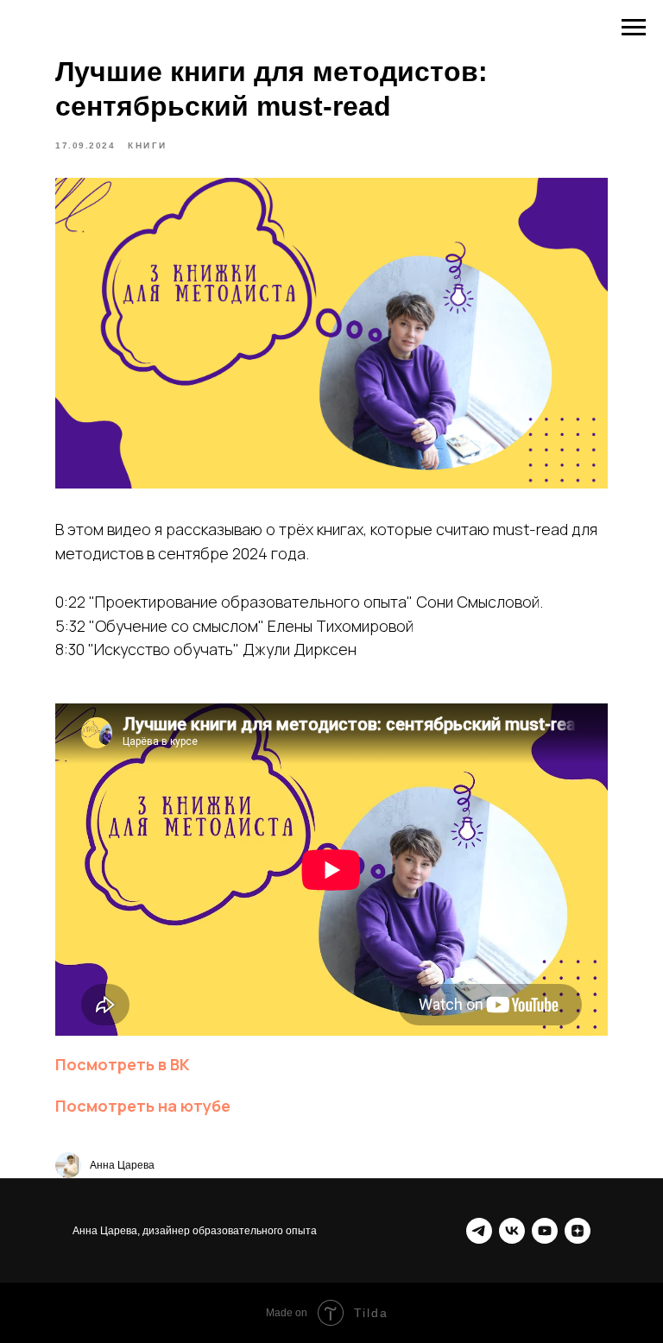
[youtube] (545, 1231)
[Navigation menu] (634, 27)
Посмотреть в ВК (122, 1064)
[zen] (577, 1231)
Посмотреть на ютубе (142, 1105)
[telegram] (479, 1231)
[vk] (512, 1231)
